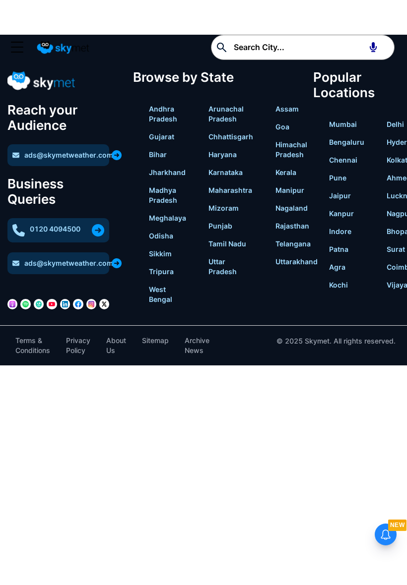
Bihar (158, 154)
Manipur (289, 190)
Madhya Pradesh (163, 195)
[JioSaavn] (39, 304)
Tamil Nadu (227, 243)
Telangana (293, 243)
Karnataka (225, 172)
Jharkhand (167, 172)
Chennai (343, 160)
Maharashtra (230, 190)
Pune (337, 178)
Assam (287, 109)
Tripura (161, 271)
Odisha (161, 236)
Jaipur (340, 195)
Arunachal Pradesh (226, 114)
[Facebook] (78, 304)
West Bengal (160, 294)
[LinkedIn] (65, 304)
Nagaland (291, 208)
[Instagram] (91, 304)
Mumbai (343, 124)
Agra (337, 267)
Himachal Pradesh (291, 149)
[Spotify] (25, 304)
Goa (282, 126)
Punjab (220, 226)
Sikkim (160, 253)
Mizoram (223, 208)
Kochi (338, 285)
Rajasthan (292, 226)
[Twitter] (104, 304)
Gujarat (161, 136)
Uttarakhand (296, 261)
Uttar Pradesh (222, 266)
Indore (340, 231)
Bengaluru (346, 142)
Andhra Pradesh (163, 114)
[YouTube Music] (52, 304)
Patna (338, 249)
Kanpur (341, 213)
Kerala (285, 172)
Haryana (222, 154)
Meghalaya (167, 218)
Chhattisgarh (230, 136)
